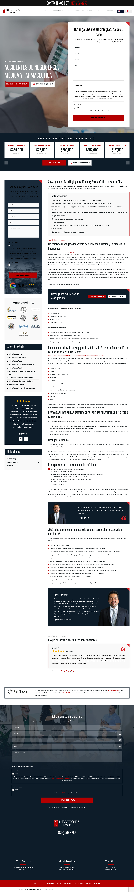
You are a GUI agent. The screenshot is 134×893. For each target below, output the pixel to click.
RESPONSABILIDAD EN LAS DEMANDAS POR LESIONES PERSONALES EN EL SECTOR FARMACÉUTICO (89, 212)
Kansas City (11, 459)
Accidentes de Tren (14, 361)
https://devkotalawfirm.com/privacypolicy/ (84, 96)
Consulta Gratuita (54, 162)
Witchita (10, 466)
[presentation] (6, 162)
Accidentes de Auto (14, 354)
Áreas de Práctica (56, 11)
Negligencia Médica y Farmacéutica (20, 377)
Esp (129, 11)
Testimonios (79, 11)
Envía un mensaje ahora (97, 296)
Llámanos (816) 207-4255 (44, 84)
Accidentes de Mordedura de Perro (20, 381)
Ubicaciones (13, 452)
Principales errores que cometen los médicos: (67, 219)
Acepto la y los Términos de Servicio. (99, 110)
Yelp (72, 671)
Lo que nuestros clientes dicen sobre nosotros (68, 232)
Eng (122, 11)
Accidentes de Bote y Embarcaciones (21, 388)
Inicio (45, 11)
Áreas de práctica (16, 347)
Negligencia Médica (59, 216)
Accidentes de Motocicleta (17, 357)
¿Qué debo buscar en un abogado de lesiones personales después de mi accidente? (80, 225)
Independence (12, 462)
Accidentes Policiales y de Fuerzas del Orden (21, 373)
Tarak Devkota (59, 222)
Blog (69, 11)
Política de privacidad (93, 883)
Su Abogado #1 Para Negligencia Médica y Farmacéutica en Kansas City (76, 200)
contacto (109, 11)
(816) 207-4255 (78, 3)
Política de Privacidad (95, 110)
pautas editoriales (113, 690)
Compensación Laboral (15, 384)
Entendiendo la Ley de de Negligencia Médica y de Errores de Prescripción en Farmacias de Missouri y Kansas (87, 208)
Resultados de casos (94, 11)
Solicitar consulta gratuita (17, 84)
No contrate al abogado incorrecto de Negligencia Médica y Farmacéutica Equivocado (81, 203)
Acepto (77, 88)
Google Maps (65, 671)
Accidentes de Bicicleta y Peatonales (21, 364)
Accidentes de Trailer (15, 368)
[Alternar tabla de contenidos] (125, 196)
